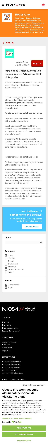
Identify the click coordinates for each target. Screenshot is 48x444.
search (41, 242)
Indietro (8, 43)
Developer (6, 345)
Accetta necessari (24, 434)
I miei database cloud (10, 328)
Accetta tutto (24, 428)
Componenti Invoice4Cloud (12, 373)
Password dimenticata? (11, 331)
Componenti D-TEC (9, 370)
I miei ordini (6, 325)
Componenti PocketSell (11, 364)
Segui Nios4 (6, 351)
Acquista (37, 63)
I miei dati (5, 322)
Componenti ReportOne (11, 362)
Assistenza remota (9, 342)
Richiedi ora (32, 226)
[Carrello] (43, 5)
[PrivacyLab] (16, 422)
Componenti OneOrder (11, 367)
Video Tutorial (7, 348)
